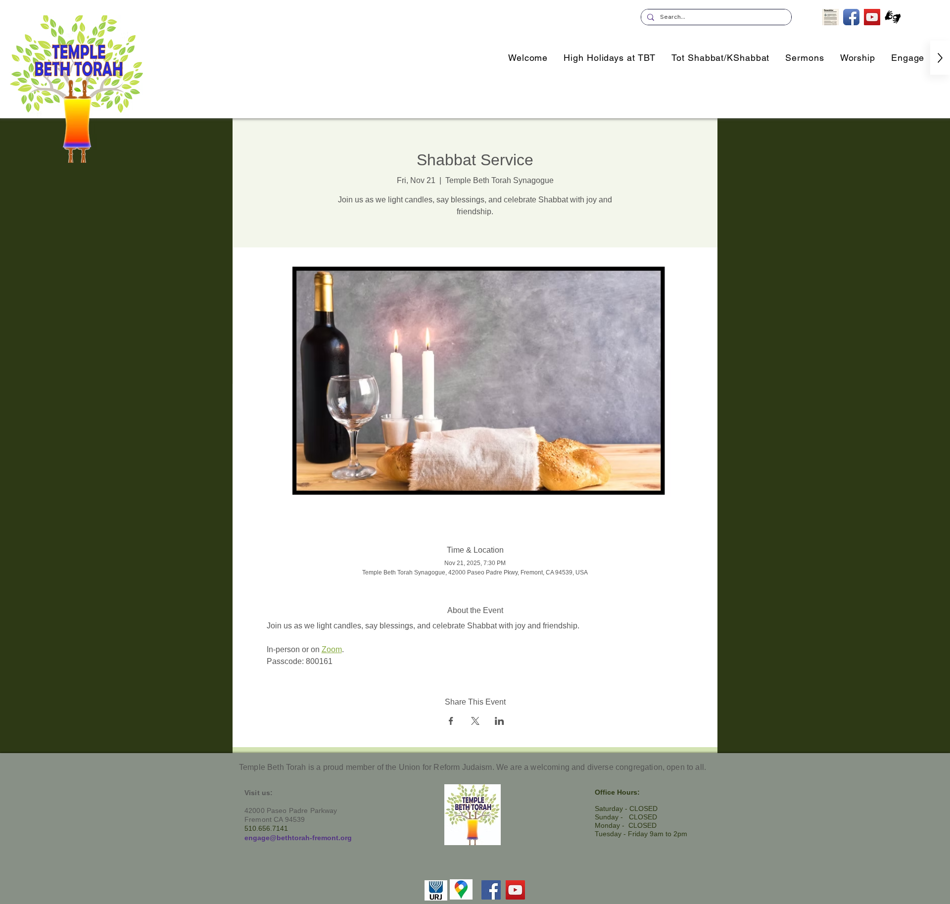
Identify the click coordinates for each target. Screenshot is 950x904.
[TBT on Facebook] (851, 17)
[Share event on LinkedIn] (499, 721)
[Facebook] (491, 890)
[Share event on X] (475, 721)
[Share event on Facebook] (451, 721)
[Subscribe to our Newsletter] (830, 17)
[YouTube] (515, 890)
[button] (907, 58)
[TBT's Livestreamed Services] (872, 17)
